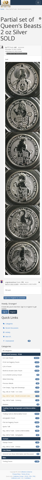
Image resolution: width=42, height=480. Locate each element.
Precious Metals (21, 383)
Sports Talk (21, 426)
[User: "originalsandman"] (1, 281)
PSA (30, 476)
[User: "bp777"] (1, 46)
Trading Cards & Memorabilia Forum (21, 414)
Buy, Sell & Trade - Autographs (21, 435)
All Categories (7, 351)
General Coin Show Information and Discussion (21, 454)
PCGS (26, 476)
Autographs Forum (21, 418)
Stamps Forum (21, 442)
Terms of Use (26, 474)
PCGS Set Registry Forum (21, 362)
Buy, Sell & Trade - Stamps (21, 447)
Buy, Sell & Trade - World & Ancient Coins (17, 53)
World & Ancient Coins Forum (21, 371)
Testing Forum (21, 461)
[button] (40, 18)
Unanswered (17, 341)
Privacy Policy (16, 474)
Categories (9, 324)
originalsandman (10, 282)
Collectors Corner (18, 476)
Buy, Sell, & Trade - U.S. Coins (21, 392)
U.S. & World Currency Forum (21, 375)
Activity (7, 332)
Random (21, 404)
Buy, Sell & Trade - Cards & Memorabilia (21, 431)
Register (13, 298)
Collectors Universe (26, 472)
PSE (34, 476)
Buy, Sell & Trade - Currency (21, 400)
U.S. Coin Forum (21, 358)
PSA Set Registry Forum (21, 422)
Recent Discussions (11, 328)
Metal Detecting (21, 379)
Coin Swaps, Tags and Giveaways (21, 388)
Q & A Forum (21, 366)
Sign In (6, 298)
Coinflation (27, 478)
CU (22, 478)
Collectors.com (15, 478)
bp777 (7, 47)
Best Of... (8, 337)
